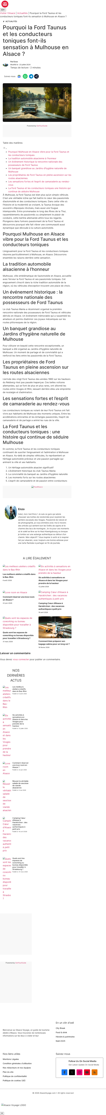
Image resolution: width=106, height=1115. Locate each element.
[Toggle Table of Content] (5, 148)
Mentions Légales (11, 1059)
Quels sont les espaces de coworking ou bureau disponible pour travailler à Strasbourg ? (18, 635)
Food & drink (61, 1032)
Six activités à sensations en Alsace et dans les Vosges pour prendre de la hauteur (53, 580)
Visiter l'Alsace (7, 13)
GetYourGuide (42, 126)
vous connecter (21, 659)
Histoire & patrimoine (65, 1036)
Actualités (22, 13)
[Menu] (3, 9)
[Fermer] (2, 1113)
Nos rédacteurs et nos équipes (17, 1067)
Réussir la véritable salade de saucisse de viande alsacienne (20, 784)
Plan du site (8, 1072)
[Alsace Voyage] (4, 6)
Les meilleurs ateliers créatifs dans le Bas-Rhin (19, 689)
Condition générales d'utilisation (17, 1063)
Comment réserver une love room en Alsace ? (20, 765)
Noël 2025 (60, 1041)
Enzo (16, 62)
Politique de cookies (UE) (14, 1080)
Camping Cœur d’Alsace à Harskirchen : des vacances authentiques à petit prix (51, 606)
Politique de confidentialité (15, 1076)
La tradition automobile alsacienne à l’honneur (32, 158)
